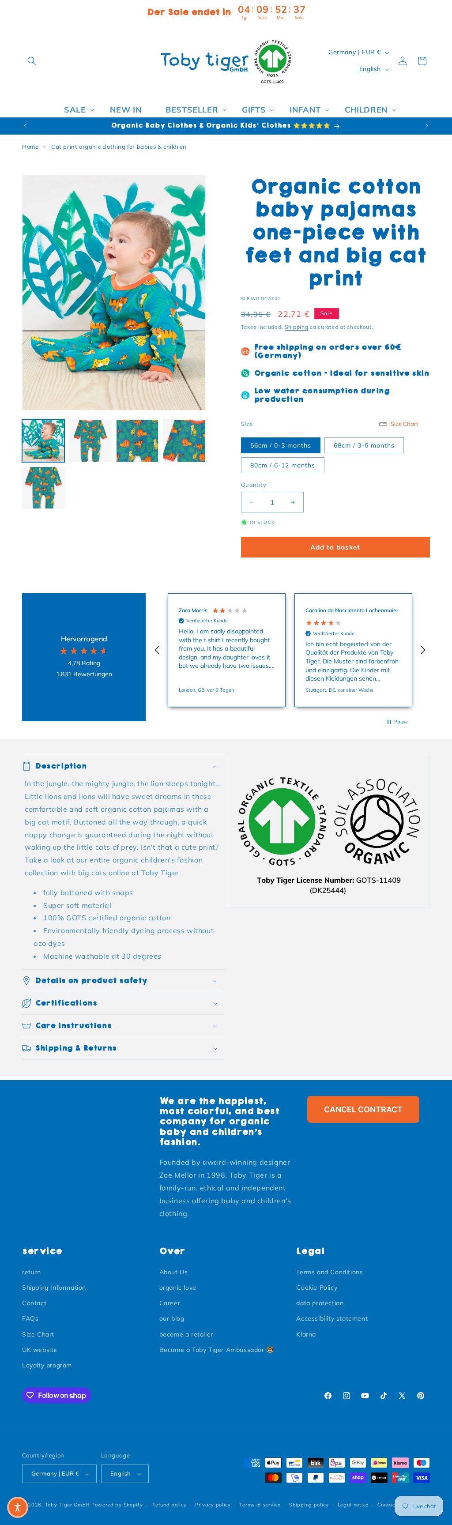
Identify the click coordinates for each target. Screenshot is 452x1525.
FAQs (30, 1318)
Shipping (297, 327)
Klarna (306, 1334)
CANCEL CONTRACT (363, 1109)
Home (30, 146)
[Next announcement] (427, 125)
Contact (34, 1303)
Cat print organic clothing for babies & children (119, 146)
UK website (39, 1350)
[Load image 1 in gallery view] (43, 440)
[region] (290, 650)
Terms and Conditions (329, 1272)
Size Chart (38, 1334)
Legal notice (353, 1505)
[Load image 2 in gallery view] (90, 440)
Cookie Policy (316, 1288)
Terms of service (259, 1505)
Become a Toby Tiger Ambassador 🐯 (216, 1350)
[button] (31, 61)
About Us (173, 1272)
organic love (177, 1288)
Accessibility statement (332, 1318)
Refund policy (168, 1505)
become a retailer (186, 1334)
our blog (172, 1318)
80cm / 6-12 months (282, 465)
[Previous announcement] (25, 125)
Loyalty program (47, 1365)
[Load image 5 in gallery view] (43, 488)
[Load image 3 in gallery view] (137, 440)
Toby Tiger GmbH (67, 1505)
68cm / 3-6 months (364, 445)
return (31, 1272)
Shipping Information (54, 1288)
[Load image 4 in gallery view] (184, 440)
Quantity (253, 484)
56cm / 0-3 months (280, 445)
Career (170, 1303)
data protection (319, 1303)
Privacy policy (213, 1505)
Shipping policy (309, 1505)
